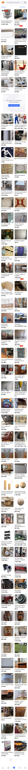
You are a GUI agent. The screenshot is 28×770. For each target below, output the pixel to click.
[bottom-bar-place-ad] (14, 768)
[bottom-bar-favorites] (19, 768)
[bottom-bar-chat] (8, 768)
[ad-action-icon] (12, 10)
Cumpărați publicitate (14, 105)
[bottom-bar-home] (3, 768)
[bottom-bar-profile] (25, 768)
